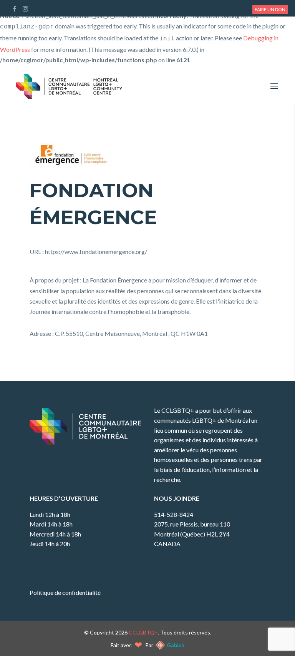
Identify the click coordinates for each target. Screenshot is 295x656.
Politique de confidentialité (65, 592)
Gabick (175, 645)
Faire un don (270, 9)
